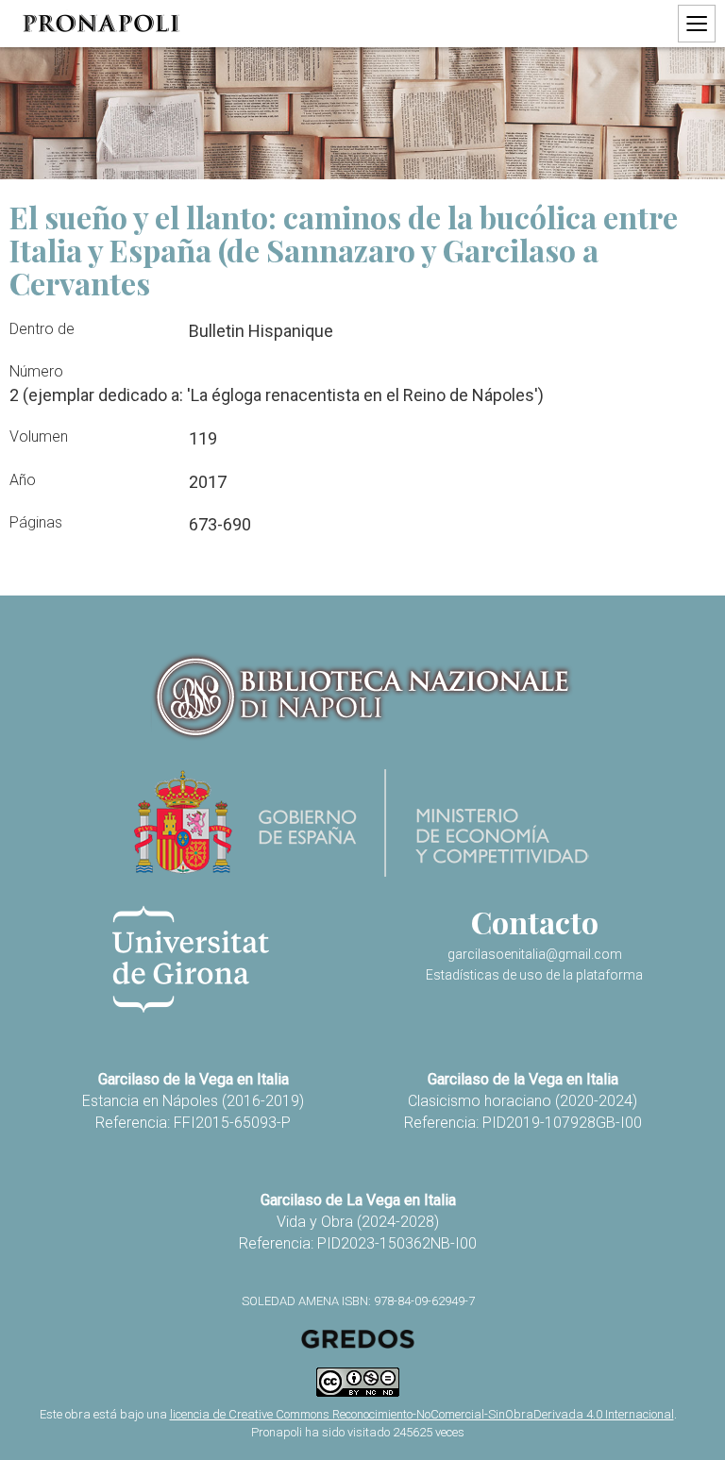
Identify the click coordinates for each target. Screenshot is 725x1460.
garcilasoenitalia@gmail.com (534, 954)
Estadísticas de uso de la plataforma (534, 974)
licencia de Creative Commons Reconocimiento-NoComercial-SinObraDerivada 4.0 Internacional (422, 1414)
